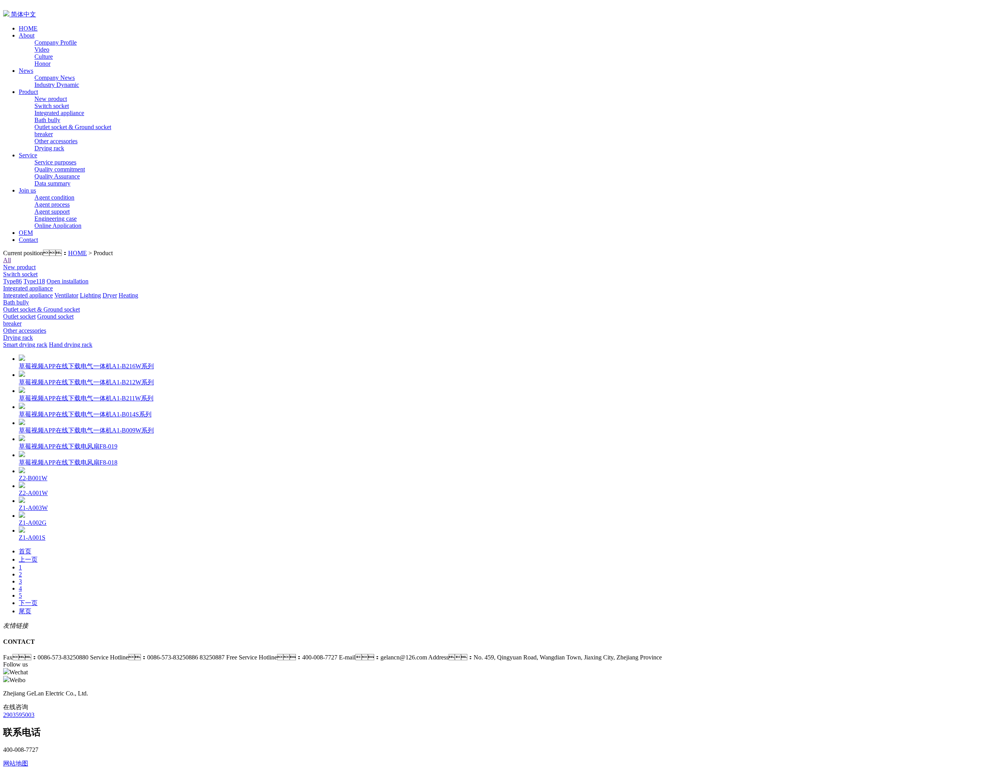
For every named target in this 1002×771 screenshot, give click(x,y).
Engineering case (55, 218)
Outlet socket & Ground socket (72, 127)
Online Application (57, 225)
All (7, 260)
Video (41, 49)
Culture (43, 56)
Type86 (12, 281)
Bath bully (47, 120)
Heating (128, 295)
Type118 (34, 281)
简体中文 (22, 14)
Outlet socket (19, 316)
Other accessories (55, 141)
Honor (42, 63)
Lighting (90, 295)
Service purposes (55, 162)
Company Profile (55, 42)
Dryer (110, 295)
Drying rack (49, 148)
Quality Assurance (57, 176)
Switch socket (51, 106)
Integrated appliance (59, 113)
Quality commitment (59, 169)
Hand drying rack (70, 344)
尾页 (25, 611)
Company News (54, 77)
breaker (43, 134)
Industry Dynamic (56, 84)
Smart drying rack (25, 344)
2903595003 (18, 715)
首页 (25, 551)
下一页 (28, 603)
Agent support (52, 211)
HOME (77, 253)
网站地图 (15, 763)
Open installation (67, 281)
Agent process (52, 204)
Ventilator (66, 295)
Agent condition (54, 197)
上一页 (28, 559)
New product (50, 98)
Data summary (52, 183)
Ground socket (55, 316)
